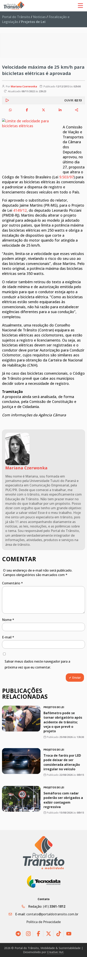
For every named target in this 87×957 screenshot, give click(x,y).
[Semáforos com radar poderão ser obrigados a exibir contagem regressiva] (21, 799)
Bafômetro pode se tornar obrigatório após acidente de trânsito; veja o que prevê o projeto (63, 722)
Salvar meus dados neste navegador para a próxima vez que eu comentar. (37, 664)
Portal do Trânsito (16, 17)
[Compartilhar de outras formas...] (76, 109)
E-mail (8, 637)
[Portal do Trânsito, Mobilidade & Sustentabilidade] (43, 852)
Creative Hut (55, 952)
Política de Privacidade (43, 922)
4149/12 (20, 210)
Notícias (39, 17)
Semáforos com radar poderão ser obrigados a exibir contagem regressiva (63, 800)
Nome (8, 619)
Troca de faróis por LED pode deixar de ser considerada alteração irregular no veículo (62, 762)
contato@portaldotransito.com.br (52, 914)
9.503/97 (66, 177)
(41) (54, 906)
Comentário (12, 583)
